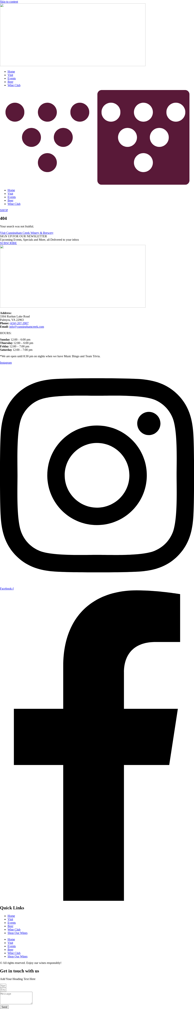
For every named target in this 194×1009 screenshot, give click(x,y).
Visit (10, 75)
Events (12, 78)
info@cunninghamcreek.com (26, 326)
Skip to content (9, 1)
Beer (10, 81)
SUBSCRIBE (8, 243)
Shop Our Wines (17, 933)
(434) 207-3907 (19, 323)
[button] (97, 138)
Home (11, 71)
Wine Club (14, 85)
